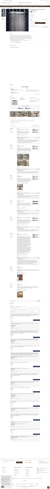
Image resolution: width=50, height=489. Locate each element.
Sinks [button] (16, 6)
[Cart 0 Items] (48, 2)
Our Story (3, 469)
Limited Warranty (18, 42)
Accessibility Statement (23, 483)
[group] (8, 0)
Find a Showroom (42, 0)
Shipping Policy (16, 470)
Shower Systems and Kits (18, 478)
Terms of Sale (17, 483)
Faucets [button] (20, 6)
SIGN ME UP (19, 462)
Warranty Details (16, 469)
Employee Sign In (37, 483)
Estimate (45, 26)
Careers (3, 470)
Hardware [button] (42, 6)
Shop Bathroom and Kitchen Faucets (27, 478)
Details (46, 19)
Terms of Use (12, 483)
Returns (15, 474)
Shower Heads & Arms (10, 7)
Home (2, 7)
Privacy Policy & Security (30, 483)
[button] (11, 475)
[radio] (30, 17)
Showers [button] (23, 6)
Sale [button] (46, 6)
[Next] (13, 0)
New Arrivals (27, 469)
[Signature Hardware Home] (25, 2)
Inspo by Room (28, 474)
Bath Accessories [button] (36, 6)
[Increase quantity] (33, 23)
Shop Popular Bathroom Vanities (37, 478)
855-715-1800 (32, 486)
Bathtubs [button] (12, 6)
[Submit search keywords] (2, 2)
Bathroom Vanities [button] (6, 6)
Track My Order (16, 473)
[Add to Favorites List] (47, 23)
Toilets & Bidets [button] (29, 6)
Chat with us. (8, 0)
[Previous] (1, 0)
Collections (27, 473)
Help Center (47, 0)
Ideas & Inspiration (28, 470)
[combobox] (7, 2)
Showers (5, 7)
